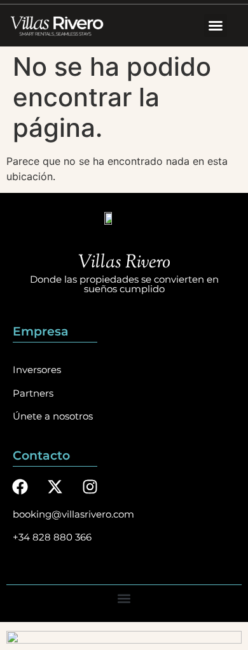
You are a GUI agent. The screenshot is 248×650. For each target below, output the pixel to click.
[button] (215, 25)
